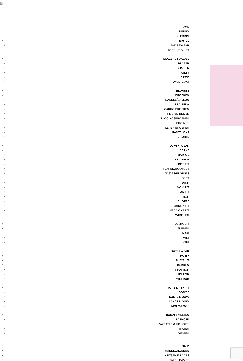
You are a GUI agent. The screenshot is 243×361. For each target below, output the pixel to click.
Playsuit (182, 260)
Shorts (183, 137)
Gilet (185, 72)
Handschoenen (177, 350)
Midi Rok (182, 274)
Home (184, 26)
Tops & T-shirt (178, 287)
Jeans (184, 150)
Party (184, 255)
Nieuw (184, 31)
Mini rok (182, 279)
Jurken (183, 228)
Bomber (183, 68)
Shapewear (180, 45)
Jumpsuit (182, 223)
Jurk (185, 182)
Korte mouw (179, 296)
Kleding (182, 36)
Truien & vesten (176, 314)
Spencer (182, 319)
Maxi (185, 233)
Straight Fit (179, 210)
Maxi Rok (182, 269)
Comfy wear (179, 145)
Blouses (182, 90)
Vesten (183, 333)
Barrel (183, 155)
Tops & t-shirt (178, 50)
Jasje (185, 77)
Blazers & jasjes (176, 58)
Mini (186, 242)
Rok (186, 196)
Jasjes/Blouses (177, 173)
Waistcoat (181, 82)
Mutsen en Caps (177, 355)
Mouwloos (180, 306)
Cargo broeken (176, 109)
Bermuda (182, 104)
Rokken (183, 265)
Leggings (182, 123)
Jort (185, 178)
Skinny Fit (181, 205)
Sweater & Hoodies (174, 324)
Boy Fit (183, 164)
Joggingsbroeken (174, 118)
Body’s (184, 292)
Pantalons (180, 132)
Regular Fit (180, 192)
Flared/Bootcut (176, 168)
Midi (186, 237)
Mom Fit (183, 187)
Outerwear (180, 251)
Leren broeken (177, 127)
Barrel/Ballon (177, 100)
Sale (185, 346)
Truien (184, 328)
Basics (184, 40)
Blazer (183, 63)
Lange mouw (179, 301)
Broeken (182, 95)
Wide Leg (182, 215)
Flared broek (178, 113)
